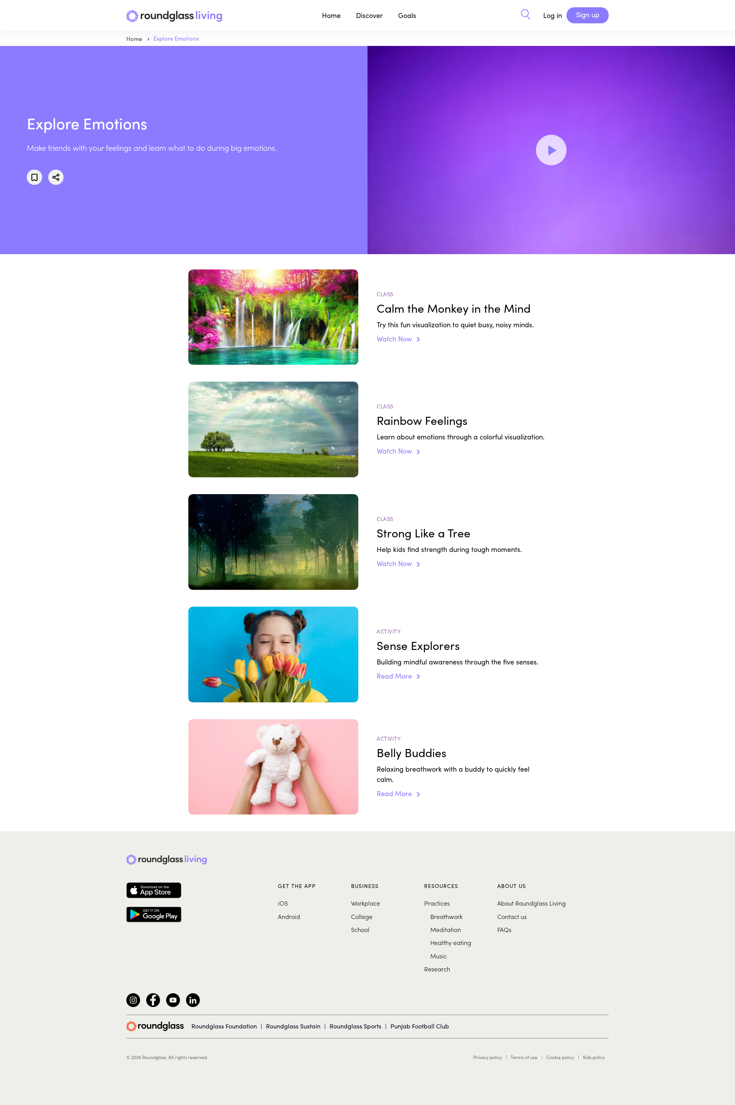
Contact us (512, 916)
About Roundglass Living (531, 903)
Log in (552, 15)
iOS (283, 903)
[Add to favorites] (34, 177)
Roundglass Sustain (293, 1026)
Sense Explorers (418, 645)
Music (438, 956)
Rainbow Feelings (422, 420)
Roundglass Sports (355, 1026)
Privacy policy (487, 1057)
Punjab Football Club (419, 1026)
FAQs (504, 929)
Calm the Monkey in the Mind (454, 308)
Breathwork (446, 916)
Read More (395, 676)
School (360, 929)
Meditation (445, 929)
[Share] (56, 177)
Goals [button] (407, 15)
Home (331, 15)
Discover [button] (369, 15)
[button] (525, 15)
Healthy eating (450, 942)
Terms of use (524, 1057)
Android (289, 916)
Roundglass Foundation (224, 1026)
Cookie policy (560, 1057)
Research (437, 969)
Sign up (587, 14)
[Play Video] (551, 150)
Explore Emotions (176, 38)
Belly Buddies (411, 752)
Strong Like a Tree (423, 532)
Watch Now (395, 338)
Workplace (365, 903)
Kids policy (594, 1057)
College (361, 916)
